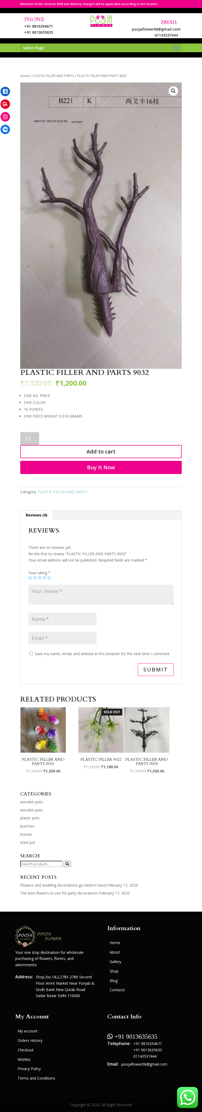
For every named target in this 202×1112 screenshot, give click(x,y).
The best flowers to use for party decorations (59, 893)
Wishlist (24, 1059)
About (115, 952)
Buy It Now (101, 467)
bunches (27, 826)
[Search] (67, 864)
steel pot (27, 842)
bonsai (26, 834)
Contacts (117, 989)
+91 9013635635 (38, 32)
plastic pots (30, 817)
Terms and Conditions (36, 1078)
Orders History (30, 1040)
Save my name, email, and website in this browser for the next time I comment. (102, 653)
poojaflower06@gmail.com (156, 29)
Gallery (115, 961)
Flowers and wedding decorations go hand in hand (63, 885)
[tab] (36, 515)
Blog (114, 980)
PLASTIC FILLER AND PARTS (53, 75)
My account (28, 1030)
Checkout (26, 1049)
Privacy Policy (29, 1068)
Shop (114, 971)
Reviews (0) (36, 515)
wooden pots (31, 801)
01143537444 (166, 35)
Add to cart (101, 451)
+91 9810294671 (38, 26)
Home (25, 75)
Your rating (39, 572)
